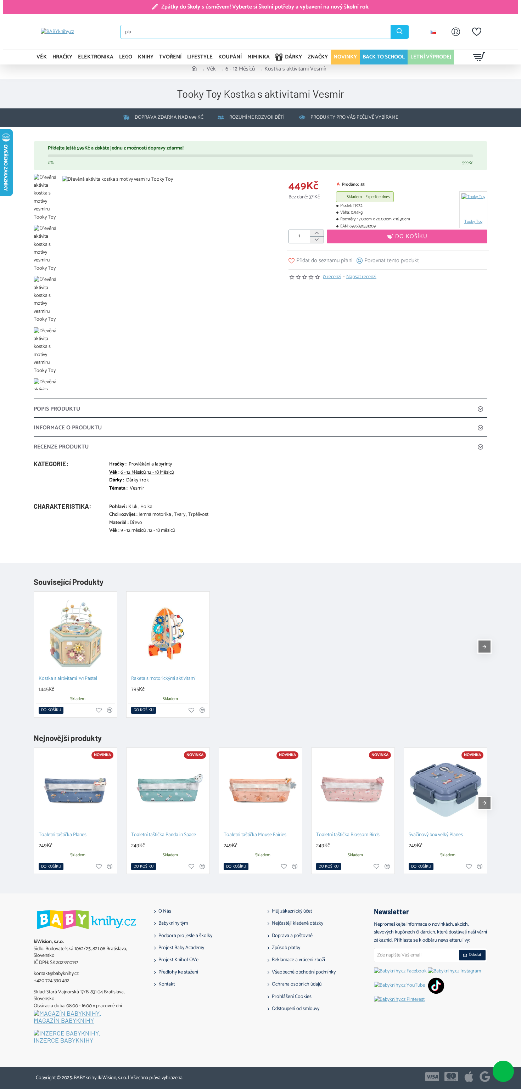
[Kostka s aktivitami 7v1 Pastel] (75, 633)
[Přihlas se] (456, 32)
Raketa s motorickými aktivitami (163, 679)
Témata (117, 488)
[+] (317, 233)
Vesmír (137, 488)
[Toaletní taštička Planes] (75, 789)
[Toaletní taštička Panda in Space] (168, 789)
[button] (407, 236)
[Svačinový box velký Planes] (445, 789)
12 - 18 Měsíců (160, 472)
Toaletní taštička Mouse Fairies (255, 835)
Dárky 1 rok (137, 480)
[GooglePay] (485, 1076)
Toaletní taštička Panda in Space (163, 835)
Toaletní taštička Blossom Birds (348, 835)
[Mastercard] (451, 1076)
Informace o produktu (68, 428)
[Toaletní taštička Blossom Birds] (353, 789)
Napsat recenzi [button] (361, 277)
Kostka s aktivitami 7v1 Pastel (68, 679)
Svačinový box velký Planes (436, 835)
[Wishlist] (476, 32)
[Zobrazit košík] (479, 57)
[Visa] (432, 1076)
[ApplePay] (469, 1076)
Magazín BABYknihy (64, 1020)
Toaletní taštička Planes (62, 835)
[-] (317, 239)
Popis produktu (57, 409)
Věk (211, 69)
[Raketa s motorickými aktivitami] (168, 633)
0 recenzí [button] (332, 277)
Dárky (115, 480)
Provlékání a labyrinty (150, 464)
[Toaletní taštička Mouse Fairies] (260, 789)
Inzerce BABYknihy (63, 1040)
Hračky (116, 464)
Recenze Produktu (61, 447)
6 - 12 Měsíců (240, 69)
